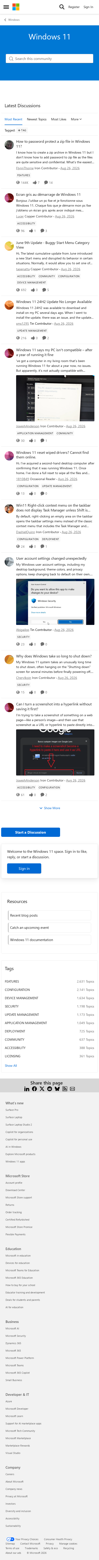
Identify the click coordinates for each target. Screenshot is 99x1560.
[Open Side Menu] (6, 6)
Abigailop (22, 629)
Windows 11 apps (15, 1161)
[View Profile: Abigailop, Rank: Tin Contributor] (9, 561)
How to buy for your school (20, 1285)
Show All (11, 1065)
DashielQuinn (25, 532)
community (14, 1039)
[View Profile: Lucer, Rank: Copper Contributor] (9, 197)
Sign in (24, 868)
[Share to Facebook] (34, 1088)
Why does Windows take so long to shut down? (54, 656)
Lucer (20, 216)
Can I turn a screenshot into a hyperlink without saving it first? (54, 706)
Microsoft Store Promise (19, 1227)
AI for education (14, 1307)
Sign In (88, 7)
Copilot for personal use (19, 1139)
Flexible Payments (16, 1234)
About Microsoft (14, 1481)
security (12, 1006)
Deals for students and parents (23, 1299)
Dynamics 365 (13, 1343)
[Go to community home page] (15, 6)
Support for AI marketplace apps (23, 1423)
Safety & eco (51, 1548)
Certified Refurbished (17, 1219)
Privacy (50, 1543)
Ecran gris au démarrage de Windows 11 (48, 194)
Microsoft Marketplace (18, 1438)
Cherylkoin (23, 677)
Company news (14, 1489)
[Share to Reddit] (49, 1088)
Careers (10, 1474)
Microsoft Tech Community (20, 1430)
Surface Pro (12, 1109)
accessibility (15, 1048)
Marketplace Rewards (18, 1445)
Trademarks (31, 1548)
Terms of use (12, 1548)
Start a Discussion (30, 832)
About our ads (13, 1552)
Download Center (15, 1190)
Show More (52, 808)
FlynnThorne (25, 168)
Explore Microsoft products (20, 1154)
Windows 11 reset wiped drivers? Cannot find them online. (52, 455)
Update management (22, 1014)
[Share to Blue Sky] (57, 1088)
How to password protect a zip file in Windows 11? (53, 144)
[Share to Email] (72, 1088)
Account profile (14, 1182)
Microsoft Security (16, 1335)
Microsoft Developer (17, 1408)
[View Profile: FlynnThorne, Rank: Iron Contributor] (9, 144)
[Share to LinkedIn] (26, 1088)
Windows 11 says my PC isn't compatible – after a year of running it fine (54, 352)
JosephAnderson (27, 426)
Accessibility (12, 1518)
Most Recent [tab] (13, 119)
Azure (9, 1401)
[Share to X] (42, 1088)
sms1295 (22, 323)
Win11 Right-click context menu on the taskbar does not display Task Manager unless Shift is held (53, 508)
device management (21, 998)
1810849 (22, 479)
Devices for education (18, 1263)
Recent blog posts (24, 915)
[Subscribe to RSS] (64, 1088)
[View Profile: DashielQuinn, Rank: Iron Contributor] (9, 508)
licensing (12, 1056)
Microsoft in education (18, 1255)
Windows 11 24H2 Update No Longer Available (54, 301)
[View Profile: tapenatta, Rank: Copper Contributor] (9, 246)
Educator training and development (25, 1292)
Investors (11, 1503)
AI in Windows (13, 1146)
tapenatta (23, 269)
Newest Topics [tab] (37, 119)
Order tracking (14, 1212)
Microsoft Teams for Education (22, 1270)
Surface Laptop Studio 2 (19, 1124)
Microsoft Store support (19, 1197)
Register (74, 7)
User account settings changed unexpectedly (51, 558)
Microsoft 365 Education (19, 1277)
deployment (15, 1031)
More (75, 119)
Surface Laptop (14, 1117)
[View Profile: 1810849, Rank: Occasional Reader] (9, 456)
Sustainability (13, 1525)
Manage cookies (68, 1543)
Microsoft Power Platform (20, 1358)
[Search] (62, 7)
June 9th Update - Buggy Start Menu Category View (53, 245)
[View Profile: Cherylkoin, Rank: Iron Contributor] (9, 659)
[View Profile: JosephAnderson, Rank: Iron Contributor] (9, 353)
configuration (17, 989)
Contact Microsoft (30, 1543)
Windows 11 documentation (31, 939)
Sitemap (10, 1543)
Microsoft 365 (13, 1350)
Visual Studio (13, 1453)
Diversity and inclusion (18, 1511)
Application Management (26, 1023)
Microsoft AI (12, 1328)
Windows (14, 19)
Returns (10, 1204)
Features (12, 981)
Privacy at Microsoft (17, 1496)
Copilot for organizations (19, 1132)
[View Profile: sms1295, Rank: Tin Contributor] (9, 305)
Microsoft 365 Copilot (18, 1372)
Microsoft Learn (14, 1416)
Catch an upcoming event (29, 927)
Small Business (14, 1380)
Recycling (68, 1548)
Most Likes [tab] (58, 119)
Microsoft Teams (15, 1365)
